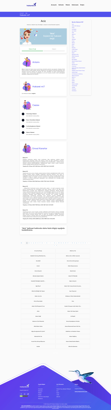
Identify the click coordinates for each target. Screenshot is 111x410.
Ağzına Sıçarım (75, 75)
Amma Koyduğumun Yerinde (72, 321)
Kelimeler (61, 5)
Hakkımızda (75, 5)
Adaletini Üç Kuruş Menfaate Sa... (38, 255)
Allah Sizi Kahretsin (72, 346)
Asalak (38, 346)
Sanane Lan (74, 64)
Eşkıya (73, 42)
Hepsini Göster (56, 352)
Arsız (73, 301)
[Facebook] (21, 394)
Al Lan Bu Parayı (38, 250)
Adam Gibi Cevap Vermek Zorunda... (72, 286)
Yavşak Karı (74, 85)
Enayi (73, 41)
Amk (73, 32)
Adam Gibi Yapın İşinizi (72, 311)
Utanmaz (74, 66)
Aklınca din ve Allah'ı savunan (73, 255)
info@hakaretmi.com (81, 391)
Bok (73, 36)
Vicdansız (74, 90)
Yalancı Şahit (75, 84)
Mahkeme (40, 398)
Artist (73, 27)
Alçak (57, 392)
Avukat (39, 394)
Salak (73, 62)
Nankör (73, 57)
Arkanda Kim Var (38, 336)
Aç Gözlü (74, 31)
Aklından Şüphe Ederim (38, 276)
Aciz (43, 21)
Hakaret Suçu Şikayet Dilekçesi (63, 389)
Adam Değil (38, 316)
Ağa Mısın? (38, 286)
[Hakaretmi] (24, 386)
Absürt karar (73, 271)
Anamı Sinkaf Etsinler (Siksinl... (73, 341)
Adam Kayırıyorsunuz (73, 266)
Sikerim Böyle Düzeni (77, 61)
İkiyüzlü (73, 47)
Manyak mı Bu (75, 54)
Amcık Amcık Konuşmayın (73, 261)
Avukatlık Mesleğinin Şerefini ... (38, 281)
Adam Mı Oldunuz (76, 26)
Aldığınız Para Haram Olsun (78, 70)
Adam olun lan (38, 296)
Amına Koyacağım (38, 301)
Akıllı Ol (73, 34)
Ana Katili (38, 261)
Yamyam (74, 89)
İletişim (82, 5)
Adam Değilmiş (72, 336)
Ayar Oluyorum (72, 291)
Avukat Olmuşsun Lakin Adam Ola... (72, 306)
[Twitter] (28, 394)
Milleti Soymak (75, 56)
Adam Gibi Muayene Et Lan (38, 306)
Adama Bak (74, 72)
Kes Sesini (74, 51)
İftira (73, 46)
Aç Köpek (74, 29)
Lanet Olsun (75, 49)
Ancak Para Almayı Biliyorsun (38, 341)
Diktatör (74, 39)
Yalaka (73, 87)
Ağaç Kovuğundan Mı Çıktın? (38, 331)
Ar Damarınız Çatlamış (77, 74)
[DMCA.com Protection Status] (24, 396)
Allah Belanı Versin (38, 326)
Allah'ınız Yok (73, 250)
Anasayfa (54, 5)
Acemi (38, 266)
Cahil (73, 37)
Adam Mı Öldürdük (72, 276)
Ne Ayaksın (74, 59)
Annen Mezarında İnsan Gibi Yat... (73, 326)
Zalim (73, 79)
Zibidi (73, 82)
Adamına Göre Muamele (38, 321)
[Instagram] (24, 394)
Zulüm (73, 80)
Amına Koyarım (38, 271)
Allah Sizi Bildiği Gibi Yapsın (38, 291)
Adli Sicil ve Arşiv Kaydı (43, 396)
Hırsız (73, 44)
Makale (68, 5)
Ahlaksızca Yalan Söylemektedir (72, 296)
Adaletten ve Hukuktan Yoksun (73, 331)
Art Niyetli (73, 316)
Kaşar (73, 52)
